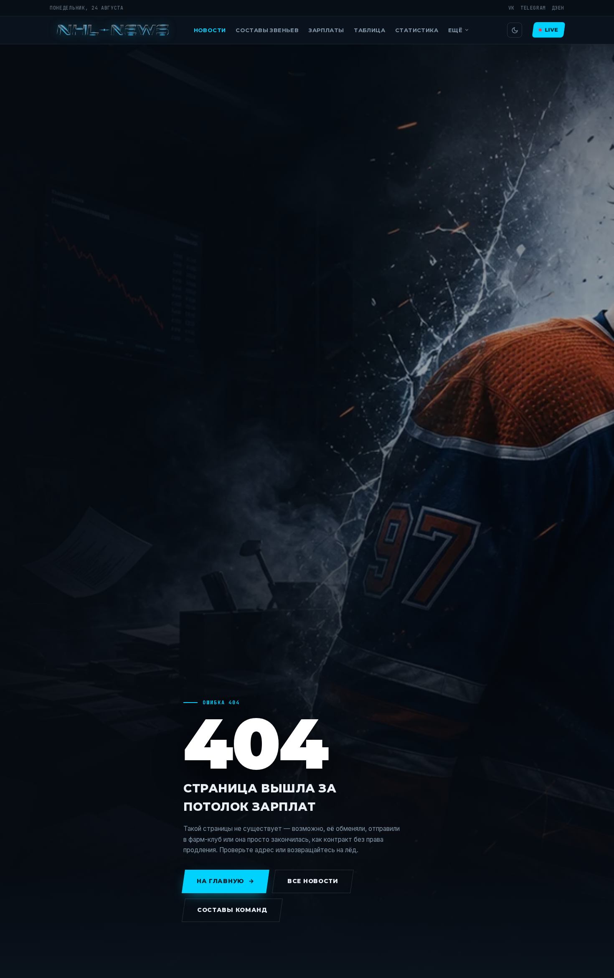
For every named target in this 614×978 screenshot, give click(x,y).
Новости (210, 30)
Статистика (416, 30)
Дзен (558, 8)
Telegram (533, 8)
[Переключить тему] (514, 30)
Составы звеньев (267, 30)
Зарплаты (326, 30)
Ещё (455, 30)
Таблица (369, 30)
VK (511, 8)
